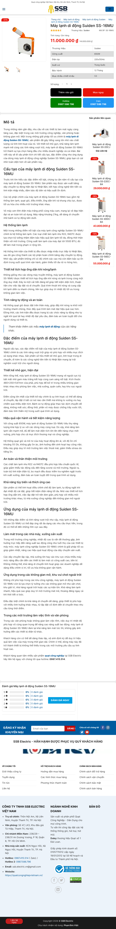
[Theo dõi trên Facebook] (102, 727)
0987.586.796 (23, 861)
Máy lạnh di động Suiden (93, 19)
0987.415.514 (21, 858)
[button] (4, 9)
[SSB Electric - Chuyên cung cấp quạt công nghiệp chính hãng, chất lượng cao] (58, 9)
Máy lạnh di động (72, 19)
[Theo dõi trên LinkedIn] (58, 889)
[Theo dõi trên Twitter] (82, 732)
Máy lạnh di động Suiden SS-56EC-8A (101, 256)
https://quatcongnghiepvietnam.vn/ (24, 875)
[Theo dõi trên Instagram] (108, 727)
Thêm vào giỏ (65, 92)
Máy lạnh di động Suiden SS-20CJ (101, 146)
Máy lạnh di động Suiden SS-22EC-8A (101, 181)
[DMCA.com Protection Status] (76, 879)
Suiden (87, 30)
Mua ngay (98, 92)
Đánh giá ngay (60, 700)
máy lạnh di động (49, 326)
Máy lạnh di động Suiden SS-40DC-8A (101, 219)
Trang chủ (56, 19)
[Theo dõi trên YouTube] (87, 732)
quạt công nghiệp (54, 655)
